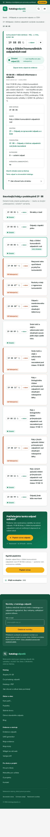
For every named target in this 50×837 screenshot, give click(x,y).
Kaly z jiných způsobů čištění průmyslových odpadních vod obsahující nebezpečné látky (37, 448)
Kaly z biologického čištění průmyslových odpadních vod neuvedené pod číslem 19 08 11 (36, 418)
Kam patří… (7, 701)
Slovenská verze (8, 797)
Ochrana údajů (20, 797)
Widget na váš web (10, 751)
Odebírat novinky (25, 629)
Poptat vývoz (25, 570)
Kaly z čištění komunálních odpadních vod (36, 243)
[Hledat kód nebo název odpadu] (38, 8)
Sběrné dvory (8, 710)
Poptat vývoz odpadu (21, 537)
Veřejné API (7, 756)
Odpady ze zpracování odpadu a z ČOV (24, 17)
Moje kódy (7, 746)
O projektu (7, 777)
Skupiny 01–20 (8, 674)
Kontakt (6, 782)
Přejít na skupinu (17, 580)
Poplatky (6, 706)
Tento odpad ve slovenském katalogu (19, 174)
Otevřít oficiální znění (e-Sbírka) (17, 171)
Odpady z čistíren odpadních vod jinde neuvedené (23, 22)
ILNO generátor (9, 737)
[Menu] (44, 8)
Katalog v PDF (8, 684)
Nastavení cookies (33, 797)
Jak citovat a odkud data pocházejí (16, 689)
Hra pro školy (8, 768)
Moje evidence (8, 741)
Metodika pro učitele (11, 773)
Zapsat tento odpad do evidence (25, 68)
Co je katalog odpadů (11, 679)
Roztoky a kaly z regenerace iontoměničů (37, 285)
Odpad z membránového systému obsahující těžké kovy (37, 306)
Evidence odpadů (9, 732)
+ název (32, 42)
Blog (4, 720)
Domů (5, 17)
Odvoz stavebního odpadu (13, 715)
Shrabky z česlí (36, 212)
